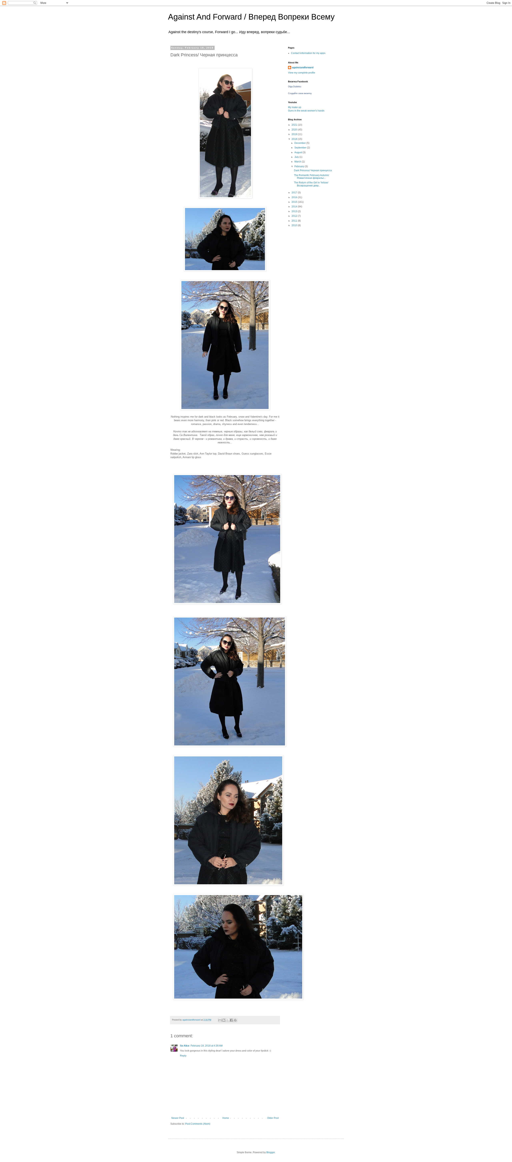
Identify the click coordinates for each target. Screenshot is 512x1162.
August (298, 152)
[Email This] (220, 1020)
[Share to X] (228, 1020)
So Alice (184, 1045)
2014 (295, 206)
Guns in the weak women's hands (306, 110)
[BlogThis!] (224, 1020)
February (299, 166)
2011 (295, 220)
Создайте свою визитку (300, 93)
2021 (295, 124)
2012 (295, 216)
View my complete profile (301, 72)
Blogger (270, 1152)
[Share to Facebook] (231, 1020)
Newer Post (177, 1118)
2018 (295, 139)
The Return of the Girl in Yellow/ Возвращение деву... (311, 184)
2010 (295, 225)
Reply (183, 1055)
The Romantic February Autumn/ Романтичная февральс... (311, 176)
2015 (295, 202)
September (300, 147)
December (300, 143)
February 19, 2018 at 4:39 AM (207, 1045)
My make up (294, 107)
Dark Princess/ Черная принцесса (313, 170)
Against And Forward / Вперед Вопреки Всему (251, 16)
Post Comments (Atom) (197, 1123)
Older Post (273, 1118)
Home (225, 1118)
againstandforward (302, 67)
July (296, 157)
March (298, 161)
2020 (295, 129)
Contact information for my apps (308, 53)
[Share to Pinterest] (235, 1020)
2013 (295, 211)
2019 (295, 134)
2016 (295, 197)
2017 (295, 192)
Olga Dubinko (294, 86)
